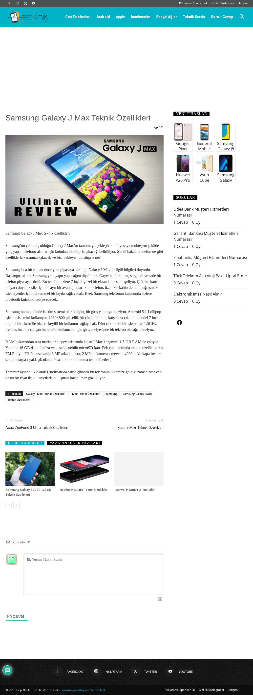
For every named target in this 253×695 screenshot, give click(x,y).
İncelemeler (140, 17)
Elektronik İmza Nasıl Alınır (197, 294)
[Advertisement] (126, 63)
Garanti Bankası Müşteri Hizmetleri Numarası (205, 236)
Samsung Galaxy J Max (137, 394)
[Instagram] (17, 3)
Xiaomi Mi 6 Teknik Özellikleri (140, 427)
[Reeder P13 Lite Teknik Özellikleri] (84, 469)
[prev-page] (8, 505)
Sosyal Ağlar (166, 17)
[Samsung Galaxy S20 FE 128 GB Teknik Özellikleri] (30, 469)
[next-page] (16, 505)
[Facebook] (9, 3)
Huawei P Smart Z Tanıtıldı (134, 490)
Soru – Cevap (222, 17)
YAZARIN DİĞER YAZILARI (74, 443)
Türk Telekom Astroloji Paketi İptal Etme (210, 275)
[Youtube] (33, 3)
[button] (242, 17)
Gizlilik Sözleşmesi (222, 3)
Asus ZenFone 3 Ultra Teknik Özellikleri (36, 427)
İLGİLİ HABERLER (25, 443)
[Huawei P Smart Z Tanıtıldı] (139, 469)
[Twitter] (25, 3)
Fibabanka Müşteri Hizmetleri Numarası (210, 257)
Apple (120, 17)
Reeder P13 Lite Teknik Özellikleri (84, 490)
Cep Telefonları (78, 17)
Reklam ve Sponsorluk (193, 3)
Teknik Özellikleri (19, 399)
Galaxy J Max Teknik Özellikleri (45, 394)
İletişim (243, 3)
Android (103, 17)
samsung (111, 394)
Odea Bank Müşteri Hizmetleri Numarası (201, 212)
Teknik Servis (194, 17)
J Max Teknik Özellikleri (85, 394)
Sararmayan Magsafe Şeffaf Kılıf (83, 690)
